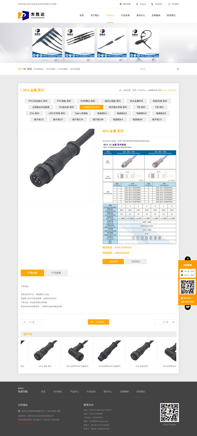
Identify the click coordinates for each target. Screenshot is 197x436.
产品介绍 (32, 272)
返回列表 (100, 322)
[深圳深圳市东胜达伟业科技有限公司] (31, 15)
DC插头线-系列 (66, 107)
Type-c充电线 (81, 113)
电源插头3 (141, 113)
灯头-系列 (34, 113)
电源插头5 (161, 113)
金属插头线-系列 (155, 90)
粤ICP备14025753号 (25, 423)
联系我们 (159, 4)
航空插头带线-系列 (118, 107)
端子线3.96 (98, 119)
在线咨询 (113, 261)
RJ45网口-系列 (88, 101)
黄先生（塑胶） (190, 275)
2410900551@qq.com (98, 421)
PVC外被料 (50, 69)
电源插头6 (137, 119)
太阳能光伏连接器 (40, 107)
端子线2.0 (58, 119)
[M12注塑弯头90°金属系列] (70, 352)
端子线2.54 (77, 119)
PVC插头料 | (39, 69)
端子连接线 (75, 69)
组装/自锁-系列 (160, 101)
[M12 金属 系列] (38, 352)
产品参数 (56, 272)
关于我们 (95, 15)
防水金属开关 (136, 101)
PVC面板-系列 (64, 101)
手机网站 (175, 4)
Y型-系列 (159, 107)
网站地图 (127, 4)
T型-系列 (141, 107)
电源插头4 (118, 119)
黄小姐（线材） (190, 271)
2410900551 (97, 417)
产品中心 (110, 15)
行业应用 (125, 15)
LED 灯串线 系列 (57, 113)
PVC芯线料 (63, 69)
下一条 (165, 322)
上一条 (32, 322)
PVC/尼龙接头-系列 (38, 101)
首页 (82, 15)
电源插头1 (102, 113)
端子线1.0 (157, 119)
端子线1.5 (38, 119)
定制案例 (156, 15)
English (143, 4)
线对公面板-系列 (112, 101)
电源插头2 (122, 113)
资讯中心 (140, 15)
